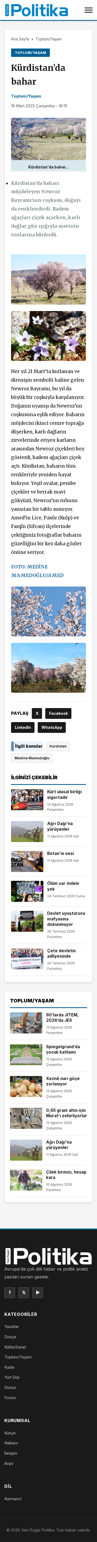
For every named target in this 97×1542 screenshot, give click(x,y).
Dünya (10, 1387)
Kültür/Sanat (15, 1347)
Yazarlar (11, 1326)
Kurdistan (58, 746)
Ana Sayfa (20, 39)
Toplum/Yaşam (48, 39)
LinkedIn (23, 727)
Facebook (58, 713)
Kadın (9, 1367)
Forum (10, 1397)
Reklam (11, 1443)
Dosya (10, 1336)
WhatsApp (51, 727)
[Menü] (89, 10)
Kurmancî (12, 1498)
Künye (10, 1433)
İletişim (10, 1453)
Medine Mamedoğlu (32, 758)
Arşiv (8, 1463)
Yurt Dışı (11, 1377)
